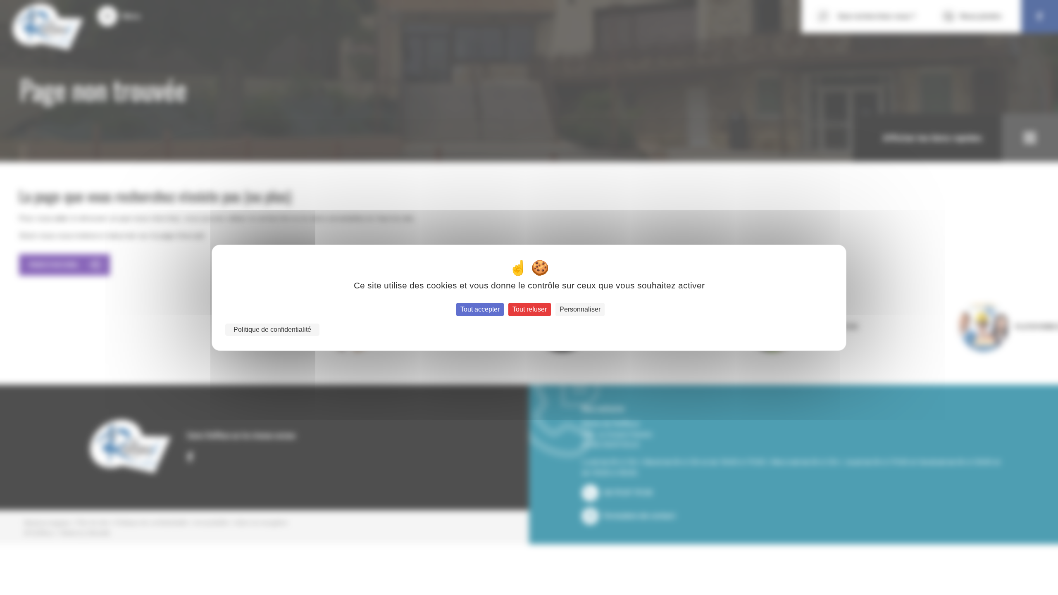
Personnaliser (580, 309)
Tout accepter (480, 309)
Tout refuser (529, 309)
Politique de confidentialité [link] (272, 329)
